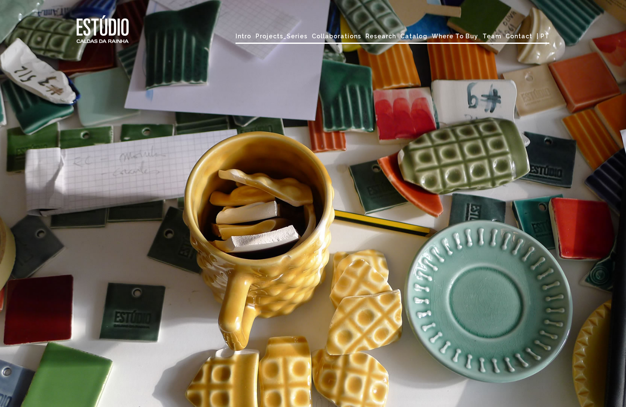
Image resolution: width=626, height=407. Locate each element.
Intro (243, 36)
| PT (543, 36)
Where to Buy (455, 36)
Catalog (414, 36)
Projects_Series (281, 36)
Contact (518, 36)
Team (491, 36)
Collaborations (336, 36)
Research (380, 36)
